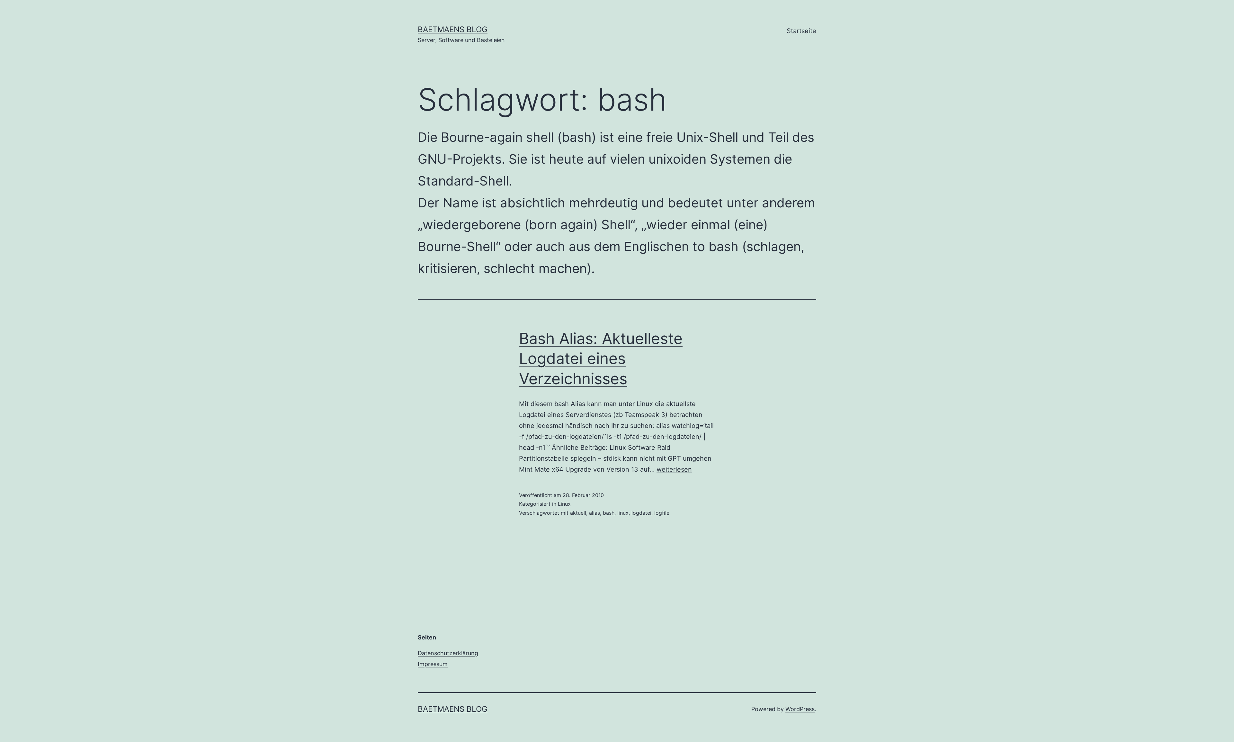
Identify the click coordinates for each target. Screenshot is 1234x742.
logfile (661, 513)
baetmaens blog (452, 29)
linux (623, 513)
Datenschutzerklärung (448, 653)
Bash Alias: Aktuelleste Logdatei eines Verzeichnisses (601, 358)
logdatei (641, 513)
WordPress (800, 709)
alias (594, 513)
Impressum (433, 664)
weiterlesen (674, 469)
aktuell (578, 513)
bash (608, 513)
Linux (564, 504)
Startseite (801, 31)
